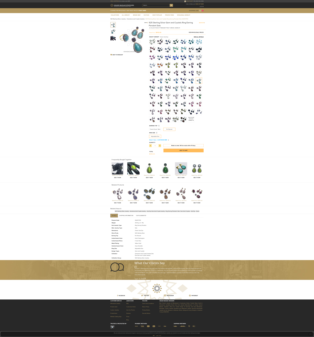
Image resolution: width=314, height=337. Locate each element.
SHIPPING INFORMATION (126, 215)
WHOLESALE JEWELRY (183, 15)
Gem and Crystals (185, 211)
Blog (127, 320)
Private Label (113, 307)
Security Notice (146, 313)
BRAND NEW (136, 15)
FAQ (127, 303)
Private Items (113, 313)
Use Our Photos (130, 310)
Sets (178, 211)
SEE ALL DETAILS (199, 37)
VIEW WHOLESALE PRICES (196, 32)
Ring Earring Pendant (171, 211)
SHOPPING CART (194, 10)
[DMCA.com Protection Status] (112, 327)
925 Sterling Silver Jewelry (122, 211)
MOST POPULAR (157, 15)
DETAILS (114, 215)
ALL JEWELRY (126, 15)
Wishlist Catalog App (115, 316)
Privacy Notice (146, 310)
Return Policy (145, 307)
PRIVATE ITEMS (169, 15)
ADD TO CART (183, 150)
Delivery (128, 313)
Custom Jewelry (114, 310)
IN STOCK (146, 15)
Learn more (158, 335)
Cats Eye (193, 211)
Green (197, 211)
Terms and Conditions (148, 303)
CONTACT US (191, 120)
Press (127, 316)
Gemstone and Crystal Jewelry (138, 211)
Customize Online (131, 307)
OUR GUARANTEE (141, 215)
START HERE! (142, 10)
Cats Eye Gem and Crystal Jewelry (156, 211)
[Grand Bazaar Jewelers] (122, 5)
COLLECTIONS (115, 15)
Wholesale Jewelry (115, 303)
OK (153, 335)
